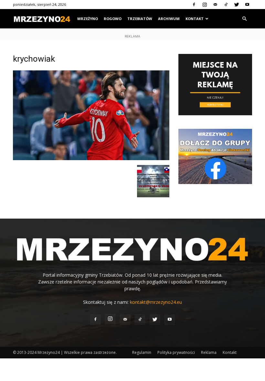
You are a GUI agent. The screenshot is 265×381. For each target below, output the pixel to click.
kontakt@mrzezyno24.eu (156, 302)
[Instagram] (204, 4)
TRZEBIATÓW (139, 18)
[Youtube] (247, 4)
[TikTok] (226, 4)
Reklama (209, 352)
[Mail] (215, 4)
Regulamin (141, 352)
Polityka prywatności (176, 352)
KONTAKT (195, 18)
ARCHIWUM (169, 18)
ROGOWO (113, 18)
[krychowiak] (91, 158)
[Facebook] (194, 4)
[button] (244, 19)
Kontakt (230, 352)
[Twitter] (236, 4)
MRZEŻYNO (87, 18)
